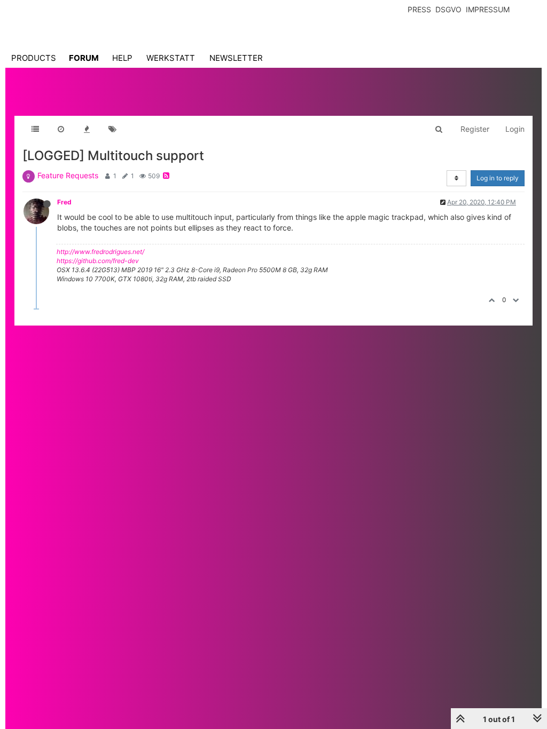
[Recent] (61, 129)
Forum (84, 58)
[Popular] (86, 129)
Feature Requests (67, 175)
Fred (64, 202)
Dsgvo (448, 9)
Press (419, 9)
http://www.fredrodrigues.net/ (100, 252)
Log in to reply (497, 178)
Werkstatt (170, 58)
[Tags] (112, 129)
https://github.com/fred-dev (98, 261)
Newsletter (236, 58)
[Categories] (35, 129)
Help (122, 58)
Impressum (488, 9)
